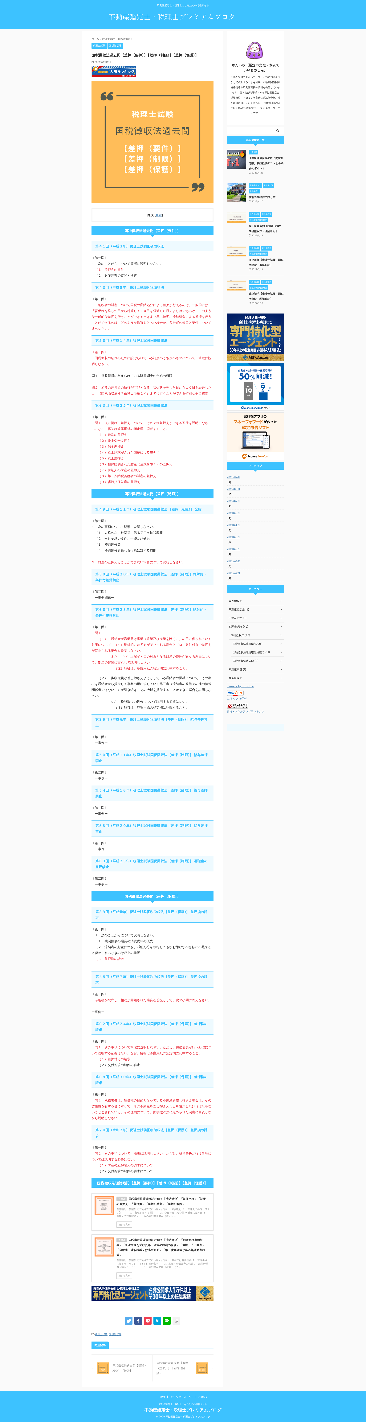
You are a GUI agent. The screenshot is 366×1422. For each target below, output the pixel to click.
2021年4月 (233, 525)
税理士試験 (101, 1334)
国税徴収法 (115, 1334)
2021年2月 (233, 549)
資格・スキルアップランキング (245, 711)
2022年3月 (233, 489)
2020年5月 (233, 561)
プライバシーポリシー (181, 1397)
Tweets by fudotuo (240, 686)
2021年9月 (233, 513)
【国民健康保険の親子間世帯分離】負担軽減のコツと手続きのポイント (266, 163)
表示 (159, 215)
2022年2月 (233, 501)
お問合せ (202, 1397)
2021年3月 (233, 537)
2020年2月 (233, 573)
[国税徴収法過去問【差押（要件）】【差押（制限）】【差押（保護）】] (157, 1321)
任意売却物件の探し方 (262, 197)
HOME (162, 1397)
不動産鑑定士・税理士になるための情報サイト (183, 1404)
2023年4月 (233, 477)
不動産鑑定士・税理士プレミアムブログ (183, 1409)
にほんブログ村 (237, 698)
